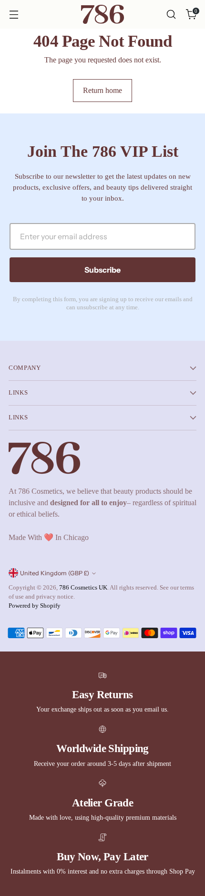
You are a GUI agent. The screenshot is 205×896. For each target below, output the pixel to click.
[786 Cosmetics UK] (102, 14)
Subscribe (102, 270)
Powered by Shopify (35, 605)
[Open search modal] (171, 14)
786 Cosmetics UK (83, 587)
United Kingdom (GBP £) (54, 573)
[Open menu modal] (13, 14)
